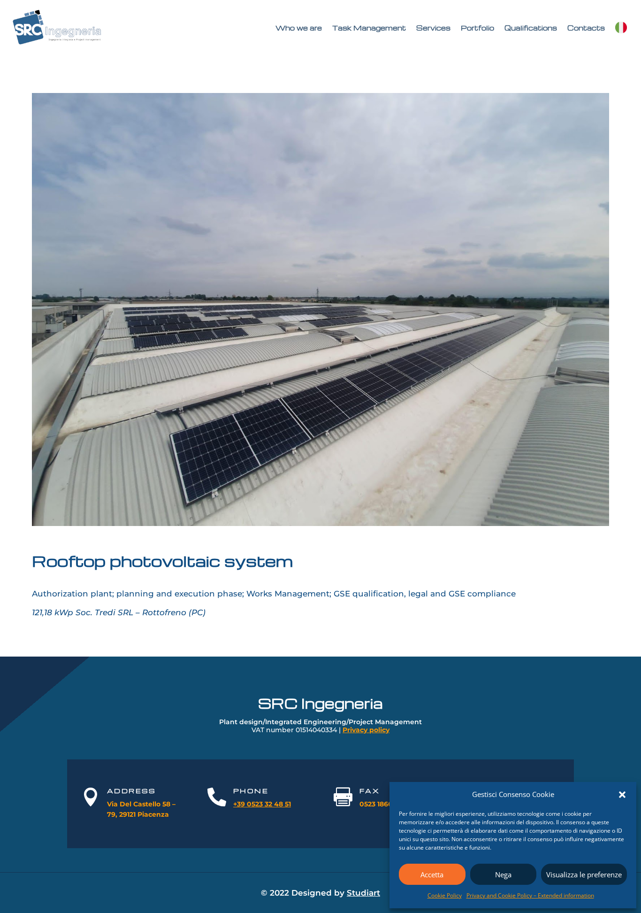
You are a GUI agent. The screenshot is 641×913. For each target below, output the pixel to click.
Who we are (298, 27)
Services (433, 27)
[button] (622, 794)
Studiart (363, 893)
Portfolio (477, 27)
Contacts (586, 27)
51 (287, 804)
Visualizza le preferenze (584, 874)
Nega (503, 874)
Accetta (431, 874)
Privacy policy (366, 730)
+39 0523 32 (252, 804)
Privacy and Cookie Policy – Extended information (530, 895)
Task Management (369, 27)
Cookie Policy (444, 895)
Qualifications (530, 27)
